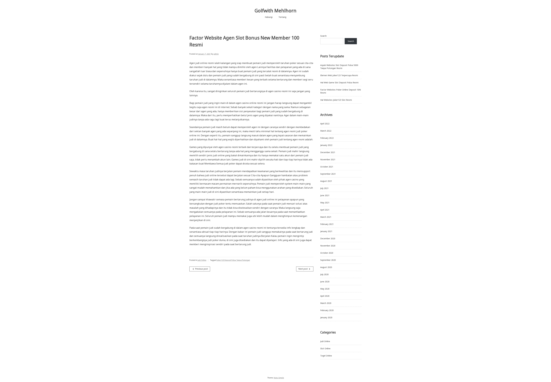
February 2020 (327, 310)
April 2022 (324, 123)
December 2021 (327, 152)
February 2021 (327, 224)
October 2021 (326, 166)
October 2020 (326, 252)
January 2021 (326, 231)
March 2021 (325, 217)
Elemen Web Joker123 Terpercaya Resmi (339, 75)
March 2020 (325, 303)
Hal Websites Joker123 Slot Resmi (336, 100)
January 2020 (326, 317)
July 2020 (324, 274)
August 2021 (326, 181)
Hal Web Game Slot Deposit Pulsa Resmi (339, 82)
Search (323, 35)
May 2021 (324, 202)
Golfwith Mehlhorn (275, 10)
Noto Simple (279, 378)
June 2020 (324, 281)
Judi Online (202, 260)
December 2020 (327, 238)
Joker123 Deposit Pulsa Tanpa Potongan (233, 260)
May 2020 (324, 288)
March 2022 (325, 130)
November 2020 (327, 245)
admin (216, 54)
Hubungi (268, 17)
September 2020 (328, 260)
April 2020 (324, 296)
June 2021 (324, 195)
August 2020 (326, 267)
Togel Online (326, 355)
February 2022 (327, 138)
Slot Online (325, 348)
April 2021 (324, 209)
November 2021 (327, 159)
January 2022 (326, 145)
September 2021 (328, 173)
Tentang (282, 17)
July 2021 (324, 188)
